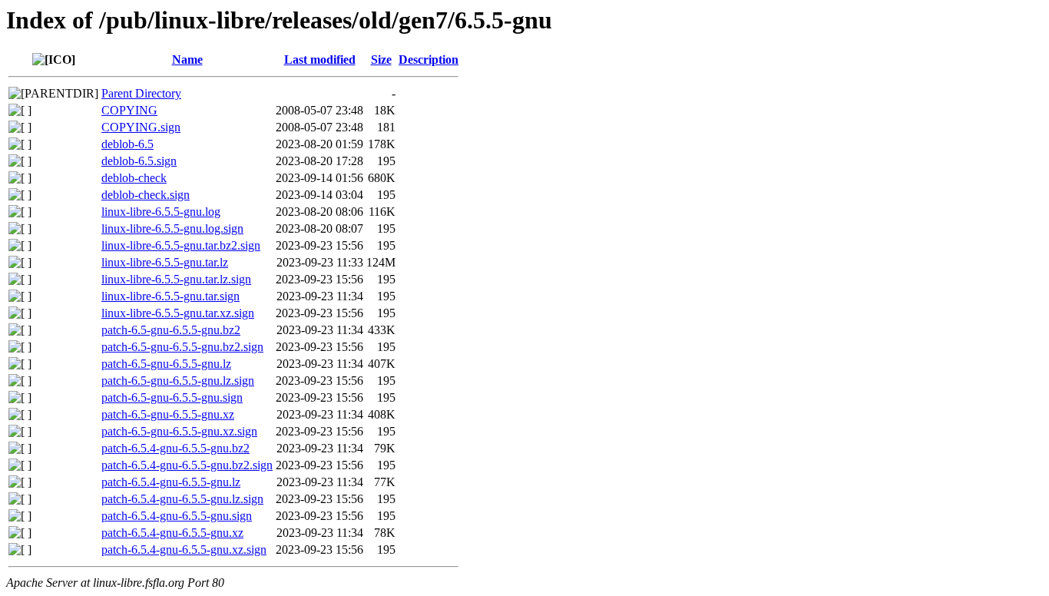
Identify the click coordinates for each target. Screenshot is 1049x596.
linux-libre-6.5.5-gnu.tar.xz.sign (177, 313)
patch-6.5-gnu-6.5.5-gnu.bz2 (170, 329)
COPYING (129, 110)
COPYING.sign (140, 127)
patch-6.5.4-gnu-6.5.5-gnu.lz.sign (182, 498)
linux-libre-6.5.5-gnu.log (160, 211)
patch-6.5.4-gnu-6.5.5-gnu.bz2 (175, 448)
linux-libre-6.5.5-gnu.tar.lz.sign (176, 279)
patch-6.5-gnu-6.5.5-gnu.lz (166, 363)
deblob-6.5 (127, 144)
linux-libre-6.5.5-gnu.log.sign (172, 228)
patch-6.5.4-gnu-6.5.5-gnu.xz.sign (183, 549)
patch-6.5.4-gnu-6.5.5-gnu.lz (170, 481)
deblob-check (134, 177)
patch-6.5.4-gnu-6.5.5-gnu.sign (176, 515)
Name (187, 59)
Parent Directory (141, 93)
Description (428, 59)
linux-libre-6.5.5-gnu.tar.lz (164, 262)
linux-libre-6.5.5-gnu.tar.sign (170, 296)
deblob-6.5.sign (139, 160)
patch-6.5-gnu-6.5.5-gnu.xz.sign (179, 431)
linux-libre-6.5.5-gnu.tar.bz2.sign (180, 245)
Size (381, 59)
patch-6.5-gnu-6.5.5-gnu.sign (172, 397)
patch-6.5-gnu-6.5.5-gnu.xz (167, 414)
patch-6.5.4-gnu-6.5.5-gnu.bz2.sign (187, 465)
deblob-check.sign (145, 194)
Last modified (320, 59)
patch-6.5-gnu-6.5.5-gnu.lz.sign (177, 380)
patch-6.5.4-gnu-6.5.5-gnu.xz (172, 532)
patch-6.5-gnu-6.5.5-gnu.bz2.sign (182, 346)
